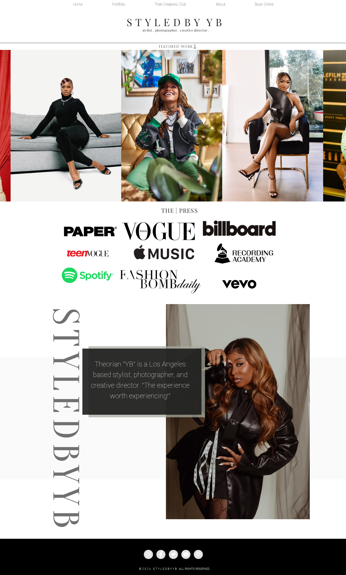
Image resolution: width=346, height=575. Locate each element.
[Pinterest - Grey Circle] (198, 554)
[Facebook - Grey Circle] (160, 554)
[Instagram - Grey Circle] (148, 554)
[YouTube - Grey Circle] (185, 554)
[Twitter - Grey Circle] (173, 554)
